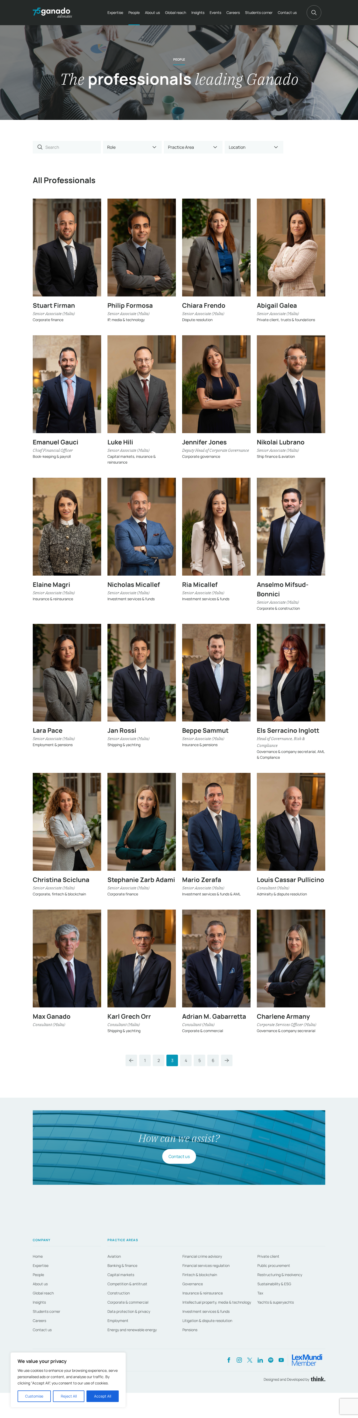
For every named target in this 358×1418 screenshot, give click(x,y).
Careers (233, 12)
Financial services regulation (206, 1265)
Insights (197, 12)
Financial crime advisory (202, 1256)
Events (215, 12)
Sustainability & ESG (274, 1283)
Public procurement (273, 1265)
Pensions (189, 1329)
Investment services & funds (206, 1311)
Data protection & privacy (128, 1311)
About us (152, 12)
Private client (268, 1256)
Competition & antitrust (127, 1283)
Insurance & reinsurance (202, 1292)
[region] (68, 1380)
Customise (34, 1396)
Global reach (175, 12)
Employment (117, 1320)
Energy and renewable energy (132, 1329)
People (134, 12)
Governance (192, 1283)
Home (38, 1256)
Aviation (114, 1256)
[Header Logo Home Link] (52, 13)
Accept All (102, 1396)
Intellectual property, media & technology (216, 1302)
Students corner (259, 12)
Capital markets (120, 1274)
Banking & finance (122, 1265)
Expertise (115, 12)
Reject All (69, 1396)
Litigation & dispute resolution (207, 1320)
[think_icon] (317, 1379)
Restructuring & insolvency (279, 1274)
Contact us (287, 12)
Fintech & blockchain (199, 1274)
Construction (118, 1292)
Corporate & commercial (127, 1302)
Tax (260, 1292)
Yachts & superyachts (275, 1302)
